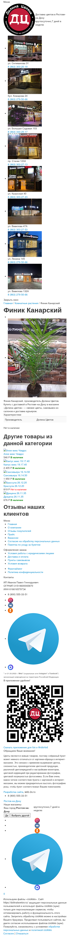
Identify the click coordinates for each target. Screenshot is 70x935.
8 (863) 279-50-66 (18, 99)
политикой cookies (41, 930)
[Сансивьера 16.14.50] (17, 471)
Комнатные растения (26, 303)
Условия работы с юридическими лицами (31, 553)
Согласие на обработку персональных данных (34, 541)
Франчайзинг (15, 568)
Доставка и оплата (18, 556)
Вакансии (13, 537)
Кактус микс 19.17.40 (15, 464)
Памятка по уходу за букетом (24, 544)
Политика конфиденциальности (25, 572)
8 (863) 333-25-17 (18, 131)
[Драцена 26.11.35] (15, 492)
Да (6, 815)
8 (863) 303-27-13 (18, 164)
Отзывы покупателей (19, 530)
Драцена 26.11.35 (13, 496)
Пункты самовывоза (19, 560)
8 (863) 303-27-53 (18, 229)
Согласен (8, 933)
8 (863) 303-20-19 (18, 66)
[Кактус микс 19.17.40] (17, 460)
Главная (8, 303)
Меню (6, 1)
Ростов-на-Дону (12, 801)
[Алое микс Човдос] (15, 450)
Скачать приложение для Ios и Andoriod (26, 747)
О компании (14, 527)
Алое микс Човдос (14, 453)
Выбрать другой (20, 815)
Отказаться (22, 933)
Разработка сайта (13, 792)
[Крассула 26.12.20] (15, 482)
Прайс (11, 534)
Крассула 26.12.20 (14, 486)
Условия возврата (18, 563)
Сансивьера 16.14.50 (15, 475)
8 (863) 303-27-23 (18, 197)
